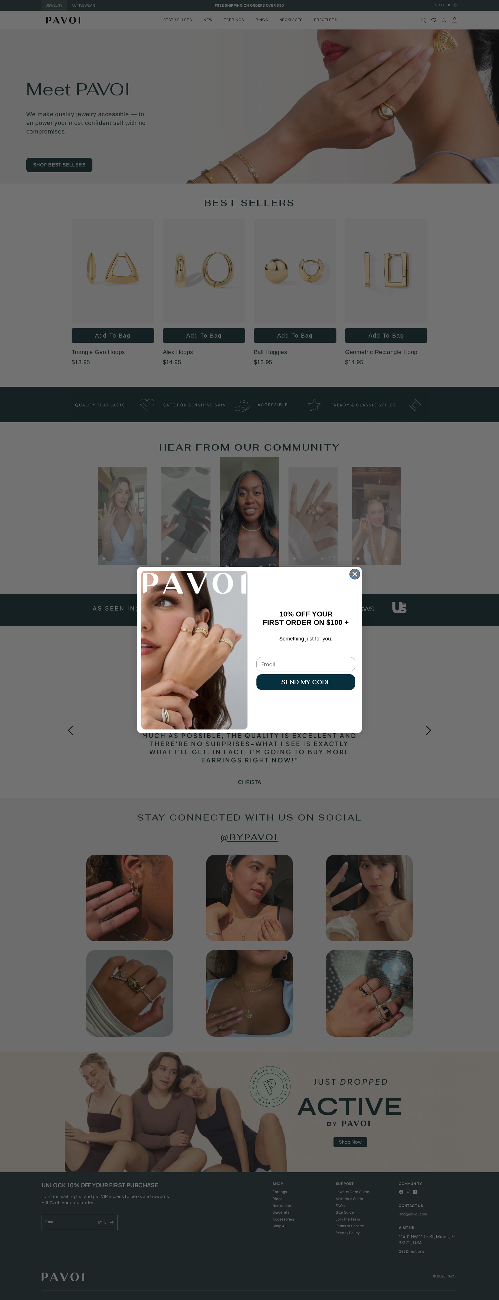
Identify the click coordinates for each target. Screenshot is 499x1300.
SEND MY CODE (306, 682)
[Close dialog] (355, 574)
